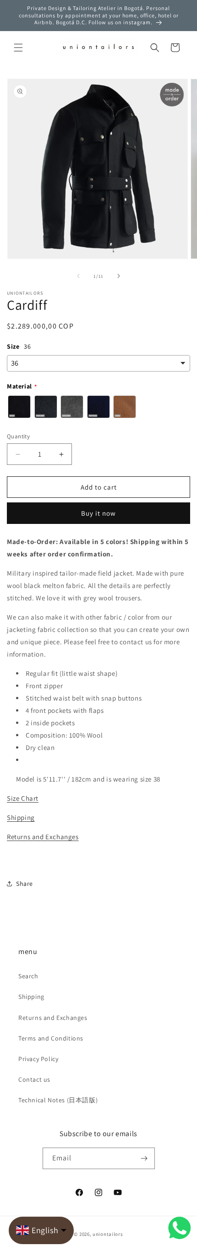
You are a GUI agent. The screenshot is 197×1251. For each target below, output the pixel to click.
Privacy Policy (38, 1059)
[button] (18, 48)
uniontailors (108, 1234)
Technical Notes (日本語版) (58, 1100)
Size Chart (22, 798)
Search (28, 976)
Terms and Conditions (50, 1038)
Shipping (21, 817)
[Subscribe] (144, 1158)
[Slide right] (119, 276)
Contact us (34, 1079)
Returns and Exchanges (43, 836)
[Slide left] (78, 276)
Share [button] (24, 883)
